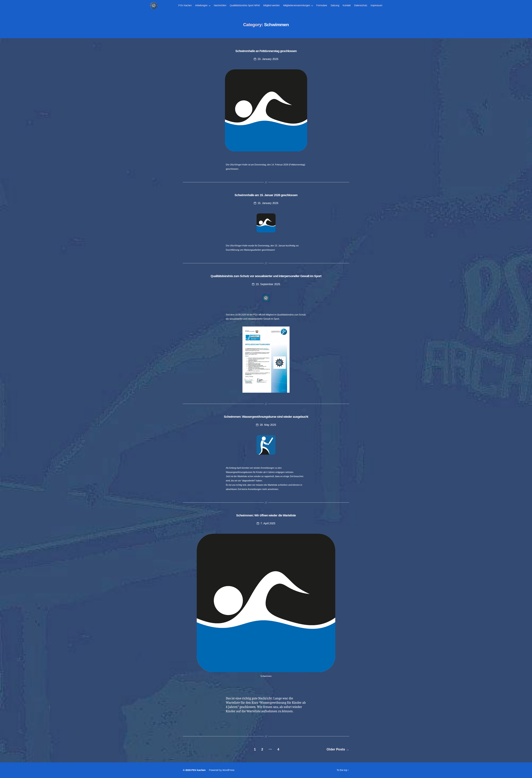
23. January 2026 (268, 58)
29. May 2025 (268, 424)
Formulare (321, 5)
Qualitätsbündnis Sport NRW (245, 5)
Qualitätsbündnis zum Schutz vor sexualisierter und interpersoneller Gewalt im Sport (266, 276)
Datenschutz (360, 5)
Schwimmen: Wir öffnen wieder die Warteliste (266, 515)
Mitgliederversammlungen (296, 5)
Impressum (376, 5)
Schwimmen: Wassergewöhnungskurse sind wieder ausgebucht (266, 416)
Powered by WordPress (221, 770)
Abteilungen (201, 5)
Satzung (335, 5)
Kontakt (347, 5)
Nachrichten (220, 5)
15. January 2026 (268, 203)
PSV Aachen (185, 5)
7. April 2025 (267, 523)
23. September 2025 (268, 284)
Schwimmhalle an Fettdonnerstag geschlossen (266, 51)
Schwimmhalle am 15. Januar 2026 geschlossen (266, 195)
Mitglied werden (271, 5)
